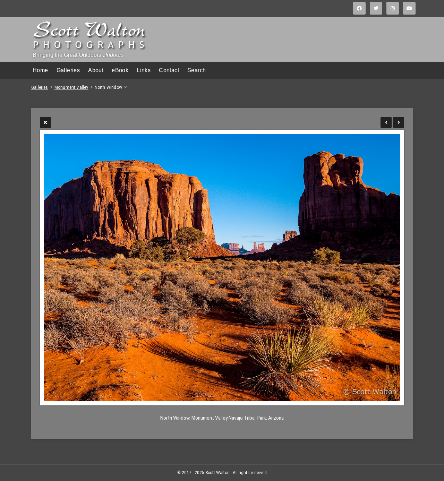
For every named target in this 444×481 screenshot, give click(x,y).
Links (144, 70)
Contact (169, 70)
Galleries (68, 70)
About (95, 70)
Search (196, 70)
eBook (120, 70)
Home (40, 70)
